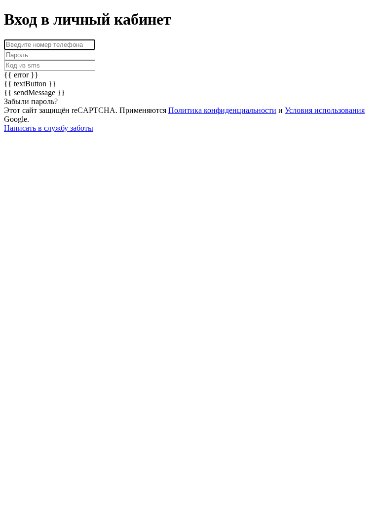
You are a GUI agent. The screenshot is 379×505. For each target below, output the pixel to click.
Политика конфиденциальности (222, 110)
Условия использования (325, 110)
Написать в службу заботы (48, 128)
